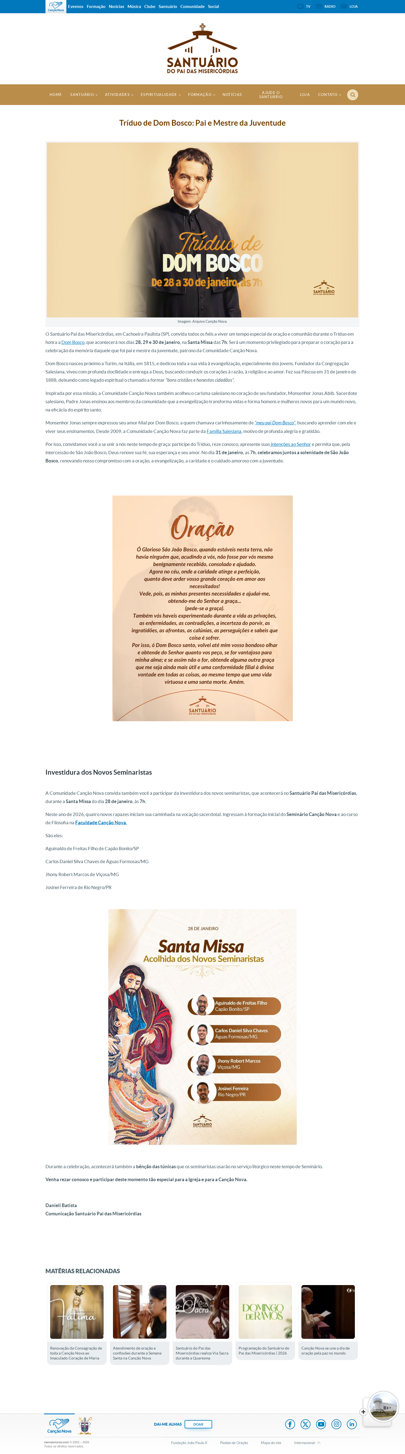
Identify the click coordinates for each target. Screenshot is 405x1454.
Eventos (75, 6)
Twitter (305, 1425)
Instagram (336, 1425)
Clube (149, 6)
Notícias (232, 95)
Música (134, 6)
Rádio (330, 6)
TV (308, 6)
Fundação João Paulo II (189, 1443)
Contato (327, 95)
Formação (199, 95)
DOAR (198, 1424)
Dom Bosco (72, 342)
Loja (305, 95)
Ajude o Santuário (271, 95)
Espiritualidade (159, 95)
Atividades (117, 95)
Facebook (290, 1425)
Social (213, 6)
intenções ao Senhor (290, 444)
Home (56, 95)
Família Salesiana (224, 431)
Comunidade (192, 6)
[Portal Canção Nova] (55, 6)
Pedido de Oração (234, 1443)
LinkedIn (351, 1425)
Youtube (321, 1425)
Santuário (82, 95)
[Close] (363, 1412)
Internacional (304, 1443)
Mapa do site (271, 1443)
